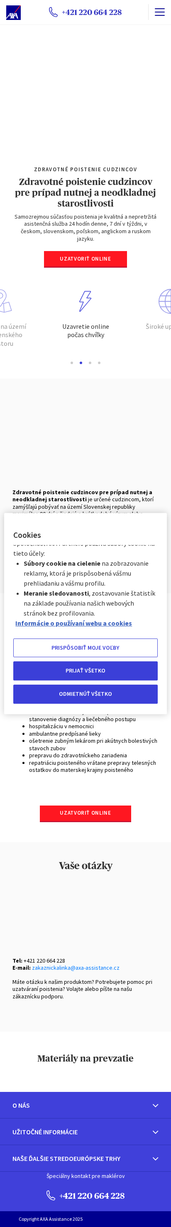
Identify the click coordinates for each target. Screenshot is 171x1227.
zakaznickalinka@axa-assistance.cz (76, 967)
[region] (85, 613)
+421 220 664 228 (91, 1195)
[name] (159, 12)
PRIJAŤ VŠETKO (85, 671)
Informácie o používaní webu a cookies (73, 623)
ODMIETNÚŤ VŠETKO (85, 693)
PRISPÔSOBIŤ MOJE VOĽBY (85, 647)
